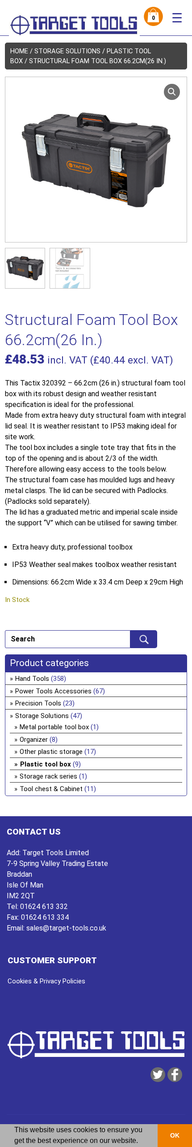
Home (19, 51)
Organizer (34, 740)
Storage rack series (48, 776)
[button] (172, 92)
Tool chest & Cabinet (51, 789)
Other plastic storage (51, 752)
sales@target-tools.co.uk (66, 928)
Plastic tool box (45, 764)
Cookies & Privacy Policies (46, 981)
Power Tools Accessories (53, 691)
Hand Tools (32, 679)
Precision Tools (38, 703)
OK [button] (174, 1135)
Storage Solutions (67, 51)
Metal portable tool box (54, 727)
